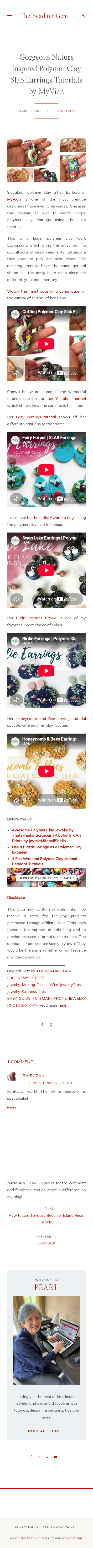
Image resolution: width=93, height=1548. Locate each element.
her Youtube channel (66, 398)
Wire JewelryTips (66, 984)
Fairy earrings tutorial (37, 416)
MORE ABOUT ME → (46, 1431)
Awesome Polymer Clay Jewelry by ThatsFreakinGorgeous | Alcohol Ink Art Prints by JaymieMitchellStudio (46, 835)
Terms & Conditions (58, 1527)
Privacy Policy (27, 1527)
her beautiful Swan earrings (51, 517)
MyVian (16, 199)
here (62, 1005)
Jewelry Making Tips (26, 984)
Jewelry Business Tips (27, 991)
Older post (46, 1243)
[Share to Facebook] (42, 1024)
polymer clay (64, 111)
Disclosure (16, 897)
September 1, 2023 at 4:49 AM (47, 1083)
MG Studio (75, 1538)
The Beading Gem (44, 16)
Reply (11, 1107)
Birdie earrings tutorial (38, 618)
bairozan (34, 1075)
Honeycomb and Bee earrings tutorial (51, 718)
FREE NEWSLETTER (25, 977)
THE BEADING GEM (54, 970)
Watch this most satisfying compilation (44, 291)
